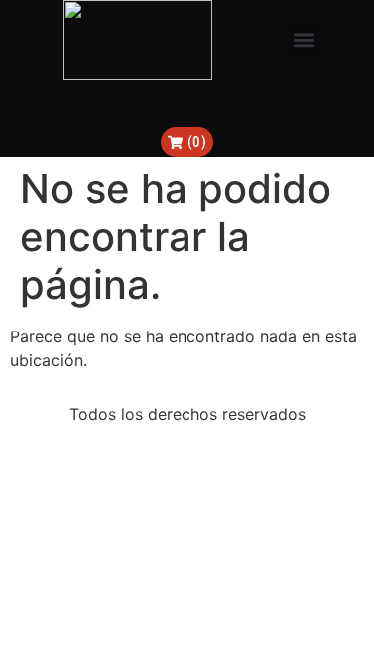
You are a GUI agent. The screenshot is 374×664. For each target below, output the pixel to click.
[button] (303, 40)
